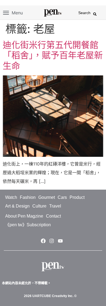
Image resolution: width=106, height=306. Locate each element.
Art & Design (17, 206)
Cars (62, 197)
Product (77, 197)
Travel (55, 206)
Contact (53, 216)
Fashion (28, 197)
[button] (95, 14)
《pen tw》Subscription (28, 224)
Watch (11, 197)
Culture (39, 206)
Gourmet (46, 197)
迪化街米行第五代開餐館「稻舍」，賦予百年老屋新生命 (53, 55)
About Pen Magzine (24, 216)
